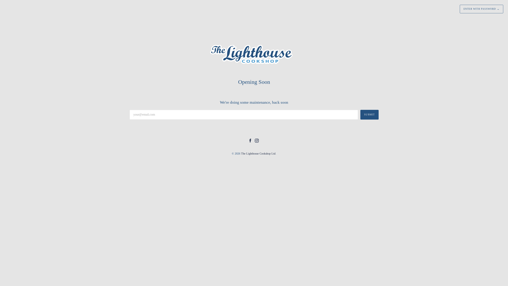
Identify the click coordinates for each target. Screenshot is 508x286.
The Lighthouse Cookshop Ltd (258, 153)
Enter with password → (481, 9)
